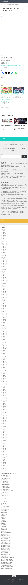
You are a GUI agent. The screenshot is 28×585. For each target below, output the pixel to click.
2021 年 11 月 (4, 314)
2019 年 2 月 (3, 359)
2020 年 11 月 (4, 333)
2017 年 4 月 (3, 390)
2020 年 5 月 (3, 341)
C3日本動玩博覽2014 (5, 484)
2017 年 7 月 (3, 387)
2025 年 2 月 (3, 257)
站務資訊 (3, 523)
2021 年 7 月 (3, 321)
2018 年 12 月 (4, 362)
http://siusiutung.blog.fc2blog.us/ (12, 63)
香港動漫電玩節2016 (5, 540)
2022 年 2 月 (3, 310)
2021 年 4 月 (3, 325)
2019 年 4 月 (3, 356)
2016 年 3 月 (3, 411)
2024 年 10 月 (4, 263)
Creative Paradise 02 (5, 493)
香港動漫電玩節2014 (5, 537)
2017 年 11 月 (4, 383)
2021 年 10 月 (4, 316)
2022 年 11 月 (4, 296)
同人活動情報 (3, 4)
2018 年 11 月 (4, 364)
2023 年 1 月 (3, 293)
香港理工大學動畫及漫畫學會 (7, 567)
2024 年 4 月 (3, 272)
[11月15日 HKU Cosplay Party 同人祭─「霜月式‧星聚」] (18, 90)
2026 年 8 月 (3, 229)
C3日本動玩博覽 (4, 481)
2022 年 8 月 (3, 300)
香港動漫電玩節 (4, 534)
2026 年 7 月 (3, 230)
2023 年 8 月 (3, 283)
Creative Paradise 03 (5, 495)
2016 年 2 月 (3, 412)
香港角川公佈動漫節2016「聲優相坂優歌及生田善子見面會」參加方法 (14, 187)
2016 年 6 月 (3, 406)
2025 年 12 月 (4, 241)
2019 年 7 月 (3, 352)
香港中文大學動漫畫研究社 (7, 532)
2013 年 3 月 (3, 467)
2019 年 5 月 (3, 355)
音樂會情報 (3, 531)
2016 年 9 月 (3, 401)
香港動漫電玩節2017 (5, 542)
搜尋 (2, 154)
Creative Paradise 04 (5, 497)
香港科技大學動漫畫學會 (6, 568)
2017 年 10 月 (4, 384)
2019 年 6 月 (3, 353)
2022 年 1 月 (3, 311)
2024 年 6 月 (3, 269)
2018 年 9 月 (3, 367)
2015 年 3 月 (3, 429)
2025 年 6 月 (3, 251)
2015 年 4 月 (3, 428)
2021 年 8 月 (3, 319)
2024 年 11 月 (4, 261)
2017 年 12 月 (4, 381)
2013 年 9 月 (3, 457)
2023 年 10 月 (4, 282)
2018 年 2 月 (3, 378)
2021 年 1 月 (3, 330)
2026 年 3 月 (3, 237)
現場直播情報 (4, 521)
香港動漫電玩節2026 (5, 556)
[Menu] (26, 1)
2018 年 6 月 (3, 372)
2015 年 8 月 (3, 422)
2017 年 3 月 (3, 392)
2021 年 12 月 (4, 313)
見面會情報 (3, 526)
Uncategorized (4, 504)
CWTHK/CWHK (4, 501)
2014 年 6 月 (3, 443)
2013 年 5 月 (3, 464)
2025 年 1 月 (3, 258)
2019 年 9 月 (3, 348)
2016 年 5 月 (3, 408)
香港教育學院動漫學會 (6, 563)
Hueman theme (20, 581)
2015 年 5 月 (3, 426)
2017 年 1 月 (3, 395)
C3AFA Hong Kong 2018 (6, 478)
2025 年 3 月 (3, 255)
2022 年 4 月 (3, 307)
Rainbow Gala (3, 503)
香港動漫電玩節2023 (5, 551)
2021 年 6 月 (3, 322)
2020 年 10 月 (4, 335)
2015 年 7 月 (3, 423)
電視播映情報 (4, 529)
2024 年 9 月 (3, 265)
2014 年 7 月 (3, 442)
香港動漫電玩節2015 (5, 539)
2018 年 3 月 (3, 376)
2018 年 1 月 (3, 380)
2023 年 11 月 (4, 280)
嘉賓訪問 (3, 515)
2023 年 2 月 (3, 291)
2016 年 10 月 (4, 400)
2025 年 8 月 (3, 247)
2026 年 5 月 (3, 233)
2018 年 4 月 (3, 375)
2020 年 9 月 (3, 336)
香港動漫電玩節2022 (5, 549)
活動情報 (3, 520)
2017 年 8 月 (3, 386)
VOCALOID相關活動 (5, 506)
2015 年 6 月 (3, 425)
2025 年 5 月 (3, 252)
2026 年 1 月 (3, 240)
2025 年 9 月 (3, 246)
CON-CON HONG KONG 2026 (7, 490)
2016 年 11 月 (4, 398)
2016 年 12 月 (4, 397)
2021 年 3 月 (3, 327)
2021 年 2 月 (3, 328)
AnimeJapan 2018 (4, 476)
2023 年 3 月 (3, 289)
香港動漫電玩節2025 (5, 554)
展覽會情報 (3, 517)
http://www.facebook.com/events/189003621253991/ (11, 65)
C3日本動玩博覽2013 (5, 483)
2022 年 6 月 (3, 303)
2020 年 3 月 (3, 342)
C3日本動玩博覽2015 (5, 486)
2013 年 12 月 (4, 453)
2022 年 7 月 (3, 302)
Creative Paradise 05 (5, 498)
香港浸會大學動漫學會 (6, 565)
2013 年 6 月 (3, 462)
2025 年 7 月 (3, 249)
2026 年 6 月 (3, 232)
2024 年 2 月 (3, 275)
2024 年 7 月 (3, 268)
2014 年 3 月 (3, 448)
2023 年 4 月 (3, 288)
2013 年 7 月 (3, 460)
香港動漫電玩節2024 (5, 553)
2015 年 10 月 (4, 418)
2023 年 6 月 (3, 286)
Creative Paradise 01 (5, 492)
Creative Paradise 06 (5, 500)
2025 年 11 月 (4, 243)
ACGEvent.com (4, 1)
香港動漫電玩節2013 (5, 535)
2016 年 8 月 (3, 403)
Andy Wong (4, 13)
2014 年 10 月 (4, 437)
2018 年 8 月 (3, 369)
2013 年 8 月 (3, 459)
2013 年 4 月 (3, 465)
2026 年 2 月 (3, 238)
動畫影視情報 (4, 511)
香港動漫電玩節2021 (5, 548)
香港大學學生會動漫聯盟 (6, 559)
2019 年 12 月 (4, 345)
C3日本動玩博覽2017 (5, 489)
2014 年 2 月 (3, 450)
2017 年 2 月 (3, 394)
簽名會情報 (3, 525)
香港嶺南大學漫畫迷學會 (6, 562)
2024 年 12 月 (4, 260)
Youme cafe (3, 507)
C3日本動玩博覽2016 (5, 487)
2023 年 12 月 (4, 279)
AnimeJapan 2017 (4, 475)
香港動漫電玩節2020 (5, 546)
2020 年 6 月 (3, 339)
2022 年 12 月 (4, 294)
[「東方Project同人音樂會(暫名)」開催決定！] (7, 103)
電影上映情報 (4, 528)
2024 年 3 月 (3, 274)
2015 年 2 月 (3, 431)
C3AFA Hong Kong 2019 (6, 479)
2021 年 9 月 (3, 317)
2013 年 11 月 (4, 454)
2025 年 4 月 (3, 254)
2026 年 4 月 (3, 235)
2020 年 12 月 (4, 331)
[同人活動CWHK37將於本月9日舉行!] (6, 90)
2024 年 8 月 (3, 266)
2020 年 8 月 (3, 338)
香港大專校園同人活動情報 (12, 4)
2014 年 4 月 (3, 446)
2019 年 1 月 (3, 361)
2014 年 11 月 (4, 436)
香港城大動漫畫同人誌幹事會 (7, 557)
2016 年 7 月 (3, 404)
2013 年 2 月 (3, 468)
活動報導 (3, 518)
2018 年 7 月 (3, 370)
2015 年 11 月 (4, 417)
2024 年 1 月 (3, 277)
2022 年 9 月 (3, 299)
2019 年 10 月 (4, 347)
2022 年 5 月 (3, 305)
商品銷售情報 (4, 514)
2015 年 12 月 (4, 415)
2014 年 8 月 (3, 440)
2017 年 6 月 (3, 389)
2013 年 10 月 (4, 456)
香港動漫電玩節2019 (5, 545)
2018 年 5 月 (3, 373)
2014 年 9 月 (3, 439)
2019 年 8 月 (3, 350)
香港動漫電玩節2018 (5, 543)
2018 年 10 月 (4, 366)
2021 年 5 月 (3, 324)
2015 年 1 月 (3, 432)
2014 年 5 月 (3, 445)
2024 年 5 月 (3, 271)
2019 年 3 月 (3, 358)
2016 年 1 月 (3, 414)
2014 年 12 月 (4, 434)
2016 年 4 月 (3, 409)
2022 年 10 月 (4, 297)
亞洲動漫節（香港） (5, 509)
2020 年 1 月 (3, 344)
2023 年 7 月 (3, 285)
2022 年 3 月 (3, 308)
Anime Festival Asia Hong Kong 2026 (8, 473)
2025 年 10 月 (4, 244)
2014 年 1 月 (3, 451)
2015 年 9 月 (3, 420)
